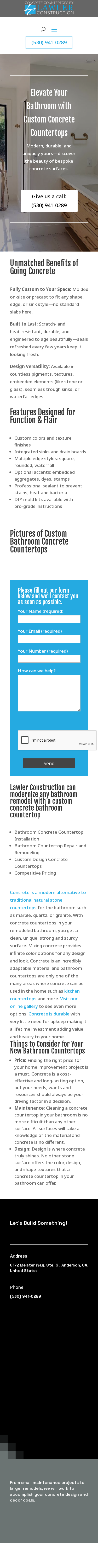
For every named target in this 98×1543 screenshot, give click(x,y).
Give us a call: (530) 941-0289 (49, 201)
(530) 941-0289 (49, 42)
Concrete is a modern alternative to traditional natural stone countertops (48, 900)
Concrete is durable (49, 1014)
